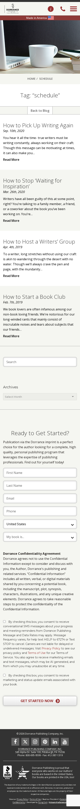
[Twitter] (25, 742)
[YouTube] (65, 742)
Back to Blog (40, 110)
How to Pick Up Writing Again (38, 125)
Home (31, 78)
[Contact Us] (51, 9)
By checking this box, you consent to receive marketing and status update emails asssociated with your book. (39, 680)
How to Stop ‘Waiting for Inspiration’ (32, 183)
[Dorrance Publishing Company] (11, 8)
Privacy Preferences (58, 802)
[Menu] (73, 13)
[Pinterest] (45, 742)
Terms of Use (37, 653)
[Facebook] (15, 742)
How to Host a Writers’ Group (39, 241)
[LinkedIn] (55, 742)
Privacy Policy (51, 648)
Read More (11, 159)
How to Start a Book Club (34, 296)
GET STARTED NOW (37, 700)
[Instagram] (35, 742)
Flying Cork (42, 802)
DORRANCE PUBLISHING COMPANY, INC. (40, 749)
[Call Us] (62, 9)
